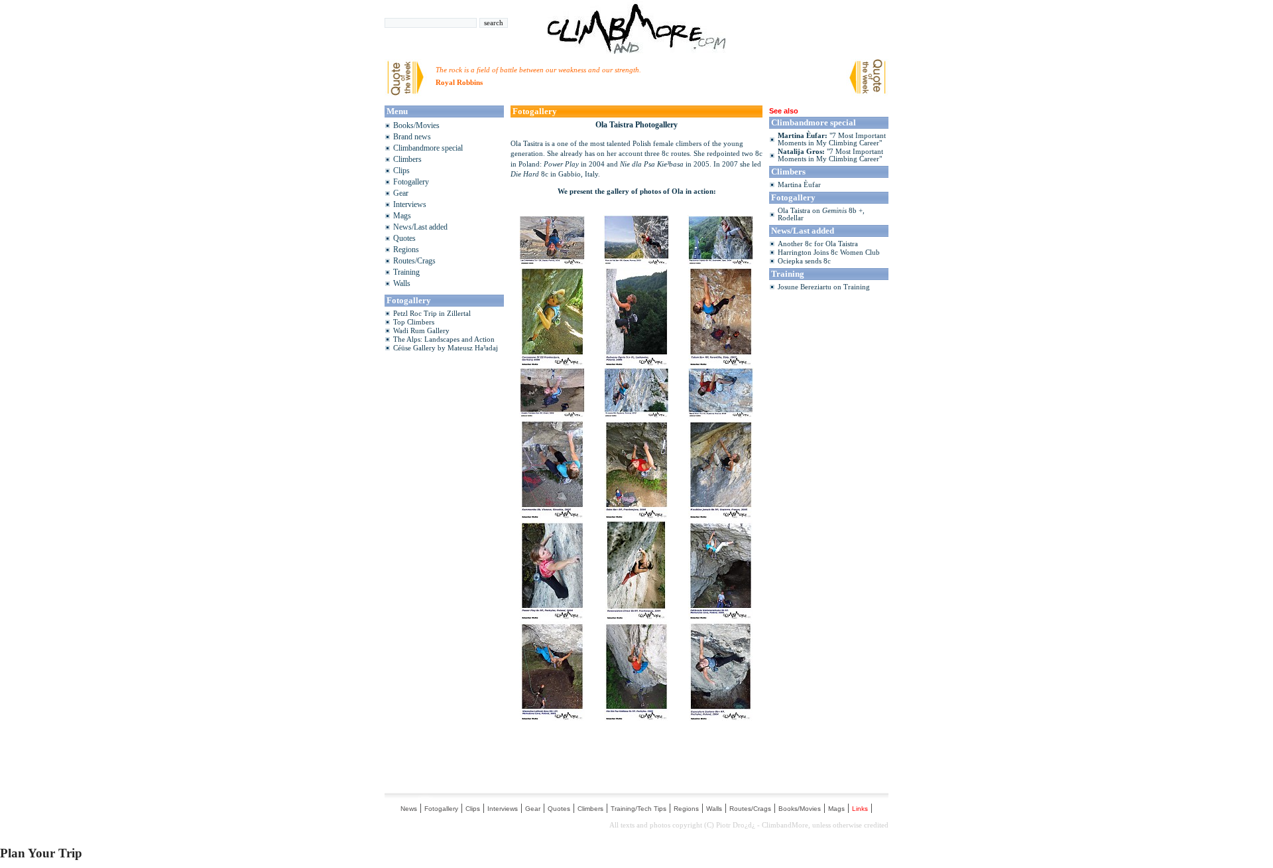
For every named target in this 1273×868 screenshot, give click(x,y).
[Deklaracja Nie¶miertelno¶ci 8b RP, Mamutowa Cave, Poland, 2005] (720, 616)
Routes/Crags (414, 260)
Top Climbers (413, 322)
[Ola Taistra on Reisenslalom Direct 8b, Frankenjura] (636, 616)
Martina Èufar (799, 184)
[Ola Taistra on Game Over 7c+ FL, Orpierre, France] (721, 414)
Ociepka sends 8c (804, 261)
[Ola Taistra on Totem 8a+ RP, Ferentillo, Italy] (720, 362)
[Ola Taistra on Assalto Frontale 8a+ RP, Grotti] (552, 414)
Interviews (409, 204)
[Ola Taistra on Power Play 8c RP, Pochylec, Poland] (552, 616)
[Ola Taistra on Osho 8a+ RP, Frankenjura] (636, 515)
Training (406, 272)
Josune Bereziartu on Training (824, 287)
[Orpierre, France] (636, 414)
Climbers (407, 159)
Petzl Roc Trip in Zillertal (432, 313)
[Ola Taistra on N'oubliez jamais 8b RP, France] (720, 515)
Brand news (412, 136)
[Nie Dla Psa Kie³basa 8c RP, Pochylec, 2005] (636, 717)
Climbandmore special (428, 148)
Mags (402, 215)
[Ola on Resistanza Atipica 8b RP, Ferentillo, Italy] (721, 261)
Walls (401, 283)
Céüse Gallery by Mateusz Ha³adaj (445, 348)
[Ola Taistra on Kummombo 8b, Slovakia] (552, 515)
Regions (406, 249)
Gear (400, 193)
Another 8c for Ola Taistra (818, 244)
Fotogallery (411, 181)
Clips (401, 170)
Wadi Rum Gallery (421, 330)
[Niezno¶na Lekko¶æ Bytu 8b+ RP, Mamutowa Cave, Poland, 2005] (552, 717)
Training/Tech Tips (638, 808)
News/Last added (420, 227)
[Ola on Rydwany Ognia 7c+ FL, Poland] (636, 362)
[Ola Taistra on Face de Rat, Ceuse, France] (636, 261)
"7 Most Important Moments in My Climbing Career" (832, 139)
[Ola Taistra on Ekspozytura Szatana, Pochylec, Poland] (721, 717)
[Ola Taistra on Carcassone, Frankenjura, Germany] (552, 362)
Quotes (404, 238)
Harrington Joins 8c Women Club (829, 252)
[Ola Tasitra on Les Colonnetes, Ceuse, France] (552, 261)
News (408, 808)
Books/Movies (416, 125)
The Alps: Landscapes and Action (444, 339)
